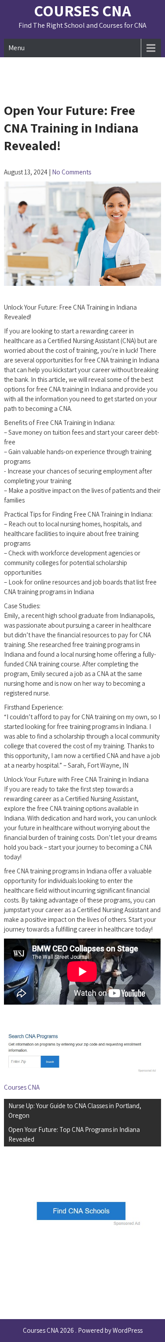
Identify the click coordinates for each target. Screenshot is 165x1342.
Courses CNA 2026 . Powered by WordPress (83, 1330)
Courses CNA (82, 10)
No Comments (71, 172)
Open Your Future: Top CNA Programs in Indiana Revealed (74, 1134)
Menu (16, 47)
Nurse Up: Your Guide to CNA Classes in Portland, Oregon (74, 1111)
